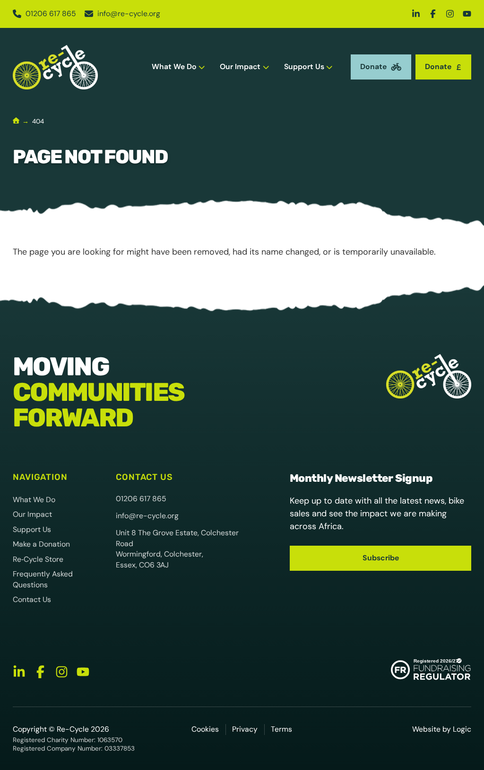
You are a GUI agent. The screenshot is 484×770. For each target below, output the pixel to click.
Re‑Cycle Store (38, 559)
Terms (281, 729)
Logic (462, 729)
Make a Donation (41, 544)
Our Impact (240, 66)
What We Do (174, 66)
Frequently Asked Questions (43, 579)
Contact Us (32, 599)
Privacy (245, 729)
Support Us (304, 66)
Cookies (205, 729)
